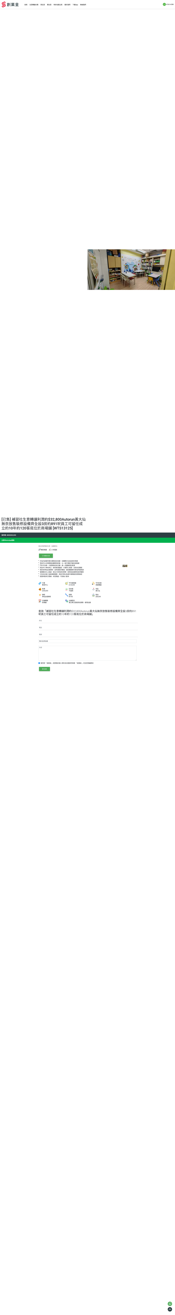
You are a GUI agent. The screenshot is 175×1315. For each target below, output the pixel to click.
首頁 (25, 5)
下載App (75, 5)
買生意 (42, 5)
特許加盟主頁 (58, 5)
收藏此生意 (47, 556)
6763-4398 (170, 4)
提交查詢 (44, 669)
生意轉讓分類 (34, 5)
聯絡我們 (83, 5)
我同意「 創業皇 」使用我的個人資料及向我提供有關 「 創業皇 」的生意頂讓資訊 (67, 663)
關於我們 (67, 5)
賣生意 (49, 5)
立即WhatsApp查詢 (7, 540)
